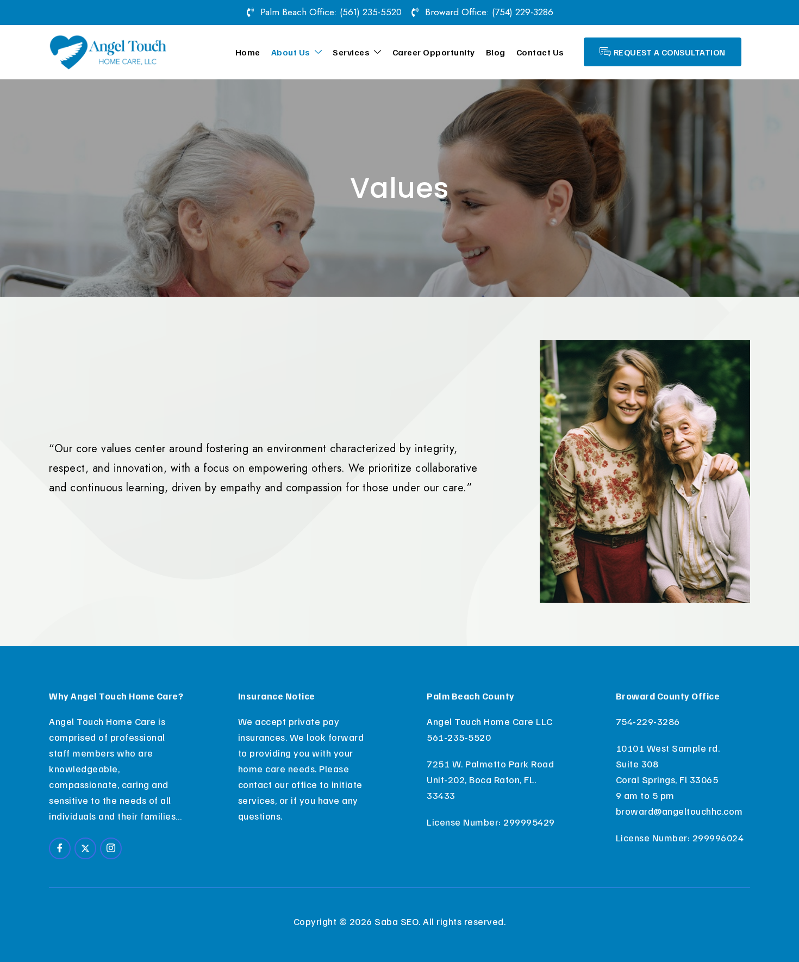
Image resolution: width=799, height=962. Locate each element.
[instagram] (111, 848)
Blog (495, 52)
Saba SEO (396, 921)
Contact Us (540, 52)
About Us (290, 52)
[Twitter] (85, 848)
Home (247, 52)
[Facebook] (60, 848)
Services (351, 52)
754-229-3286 (648, 721)
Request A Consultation (670, 52)
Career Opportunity (433, 52)
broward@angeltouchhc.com (679, 811)
